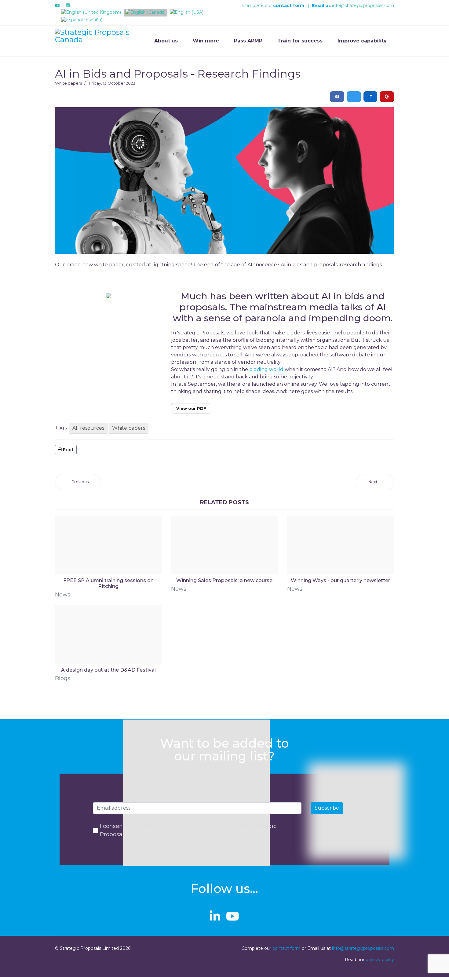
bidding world (266, 369)
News (62, 594)
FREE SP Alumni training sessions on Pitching (108, 583)
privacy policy (380, 959)
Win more (206, 41)
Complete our (257, 5)
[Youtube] (57, 5)
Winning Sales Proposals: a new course (224, 580)
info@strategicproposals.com (353, 5)
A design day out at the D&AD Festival (108, 670)
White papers (68, 83)
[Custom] (78, 5)
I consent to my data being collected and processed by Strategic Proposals (188, 830)
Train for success (300, 41)
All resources (88, 428)
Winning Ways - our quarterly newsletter (340, 580)
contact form (286, 948)
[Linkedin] (68, 5)
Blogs (62, 678)
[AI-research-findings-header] (224, 180)
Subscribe (327, 808)
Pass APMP (248, 41)
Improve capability (362, 41)
